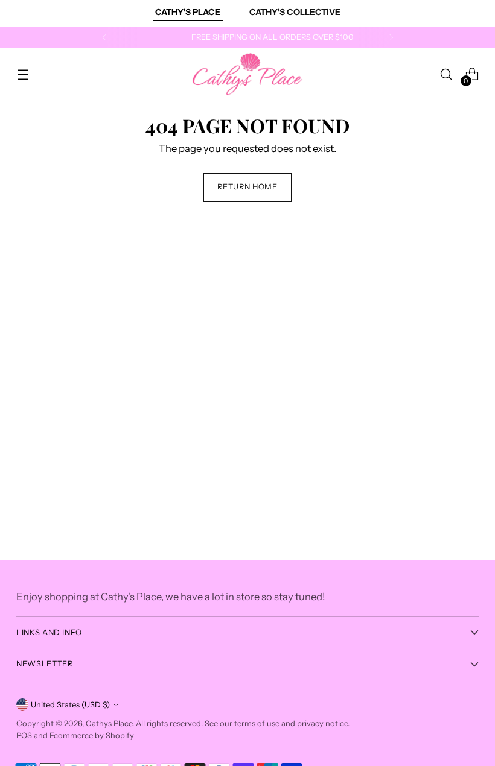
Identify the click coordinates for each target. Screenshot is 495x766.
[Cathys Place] (247, 74)
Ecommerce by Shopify (92, 735)
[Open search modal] (446, 74)
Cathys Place (109, 723)
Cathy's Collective (294, 12)
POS (24, 735)
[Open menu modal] (22, 74)
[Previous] (104, 37)
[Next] (391, 37)
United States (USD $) (70, 704)
